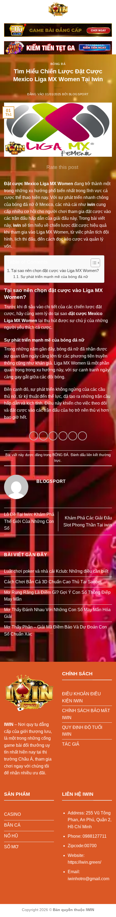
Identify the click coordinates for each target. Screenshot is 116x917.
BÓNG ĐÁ (58, 64)
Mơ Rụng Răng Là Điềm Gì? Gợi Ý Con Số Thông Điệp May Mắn (57, 596)
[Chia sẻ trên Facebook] (43, 435)
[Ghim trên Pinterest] (72, 435)
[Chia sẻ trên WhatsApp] (33, 435)
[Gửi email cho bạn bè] (63, 435)
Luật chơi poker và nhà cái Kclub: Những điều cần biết (56, 571)
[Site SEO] (58, 9)
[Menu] (7, 9)
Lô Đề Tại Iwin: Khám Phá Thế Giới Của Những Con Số (29, 521)
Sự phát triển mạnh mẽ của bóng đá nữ (54, 277)
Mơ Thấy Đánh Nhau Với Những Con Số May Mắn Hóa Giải (57, 613)
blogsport (79, 94)
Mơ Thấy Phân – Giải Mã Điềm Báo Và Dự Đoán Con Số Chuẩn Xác (55, 630)
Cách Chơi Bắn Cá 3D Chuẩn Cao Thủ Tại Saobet (52, 581)
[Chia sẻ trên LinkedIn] (82, 435)
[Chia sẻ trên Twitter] (53, 435)
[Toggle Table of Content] (93, 262)
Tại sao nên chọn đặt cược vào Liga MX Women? (55, 270)
